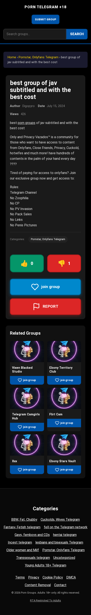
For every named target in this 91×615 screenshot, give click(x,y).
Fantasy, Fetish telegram (22, 527)
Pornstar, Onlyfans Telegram (38, 57)
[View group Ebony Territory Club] (64, 361)
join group (29, 380)
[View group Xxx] (27, 454)
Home (12, 57)
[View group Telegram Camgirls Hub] (27, 408)
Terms (20, 577)
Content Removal (38, 585)
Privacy (33, 577)
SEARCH (77, 34)
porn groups (26, 123)
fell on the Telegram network (65, 527)
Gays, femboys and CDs (32, 535)
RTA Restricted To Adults (45, 600)
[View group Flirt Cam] (64, 408)
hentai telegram (65, 535)
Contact (60, 585)
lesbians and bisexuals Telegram (59, 542)
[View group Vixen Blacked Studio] (27, 361)
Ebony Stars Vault (62, 461)
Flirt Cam (55, 414)
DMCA (71, 577)
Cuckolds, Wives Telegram (60, 520)
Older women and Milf (22, 550)
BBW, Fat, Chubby (24, 520)
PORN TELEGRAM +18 (46, 7)
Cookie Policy (53, 577)
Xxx (14, 461)
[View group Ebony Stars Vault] (64, 454)
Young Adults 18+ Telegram (45, 565)
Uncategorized (64, 558)
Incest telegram (20, 542)
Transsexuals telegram (33, 558)
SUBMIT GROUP (45, 19)
